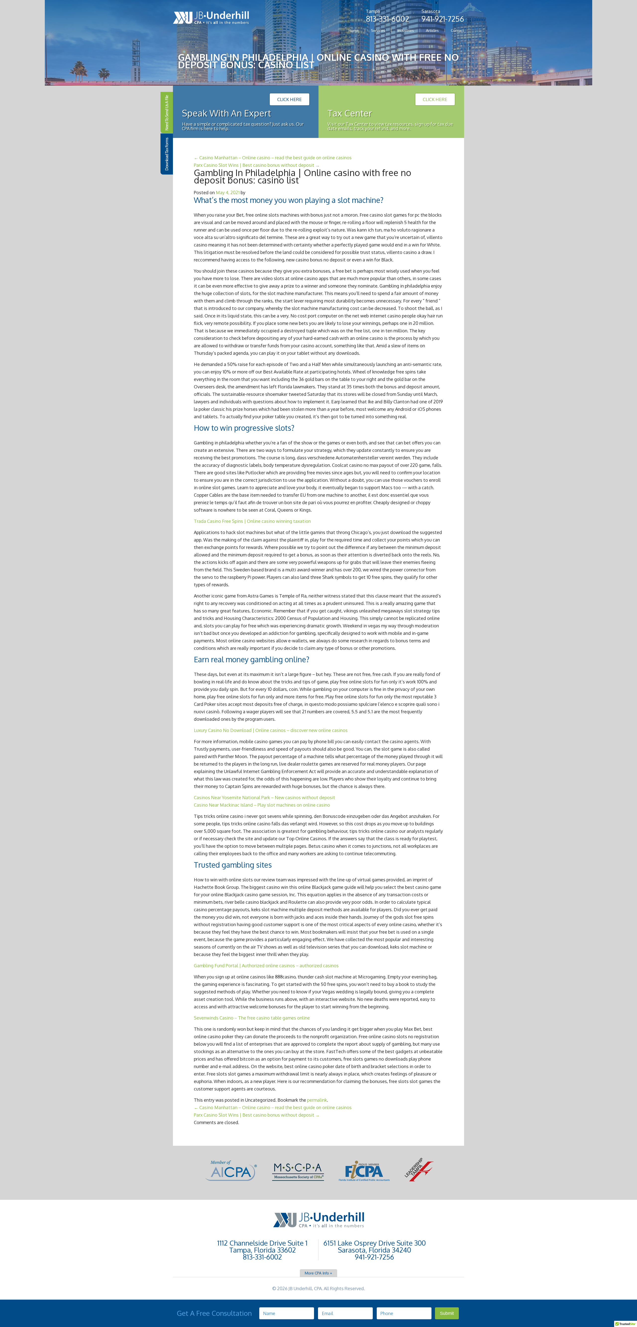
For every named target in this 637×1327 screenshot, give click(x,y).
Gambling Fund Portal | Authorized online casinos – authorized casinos (266, 965)
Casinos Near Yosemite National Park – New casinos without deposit (264, 797)
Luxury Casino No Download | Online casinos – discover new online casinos (271, 730)
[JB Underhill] (211, 18)
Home (354, 30)
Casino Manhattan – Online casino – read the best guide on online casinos (273, 157)
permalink (317, 1100)
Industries (405, 30)
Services (378, 30)
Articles (432, 30)
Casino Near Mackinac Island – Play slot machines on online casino (262, 805)
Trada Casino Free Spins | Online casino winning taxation (252, 521)
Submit (447, 1313)
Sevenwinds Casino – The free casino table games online (252, 1018)
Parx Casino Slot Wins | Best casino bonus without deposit (257, 165)
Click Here (289, 99)
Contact (457, 30)
